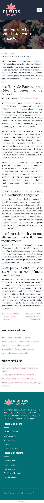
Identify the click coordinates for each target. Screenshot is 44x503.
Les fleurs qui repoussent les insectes (15, 337)
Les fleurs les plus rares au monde (14, 353)
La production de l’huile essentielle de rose (17, 349)
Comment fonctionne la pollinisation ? (16, 345)
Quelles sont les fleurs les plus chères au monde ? (20, 341)
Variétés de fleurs (9, 53)
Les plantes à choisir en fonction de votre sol (18, 378)
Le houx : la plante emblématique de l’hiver (17, 375)
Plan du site (22, 501)
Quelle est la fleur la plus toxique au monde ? (11, 316)
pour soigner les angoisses (27, 98)
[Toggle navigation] (39, 10)
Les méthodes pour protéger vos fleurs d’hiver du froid (32, 316)
